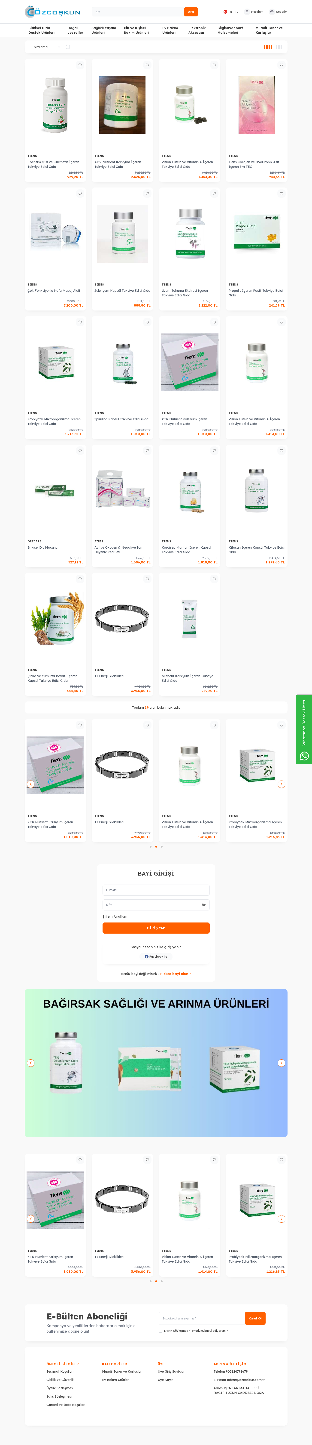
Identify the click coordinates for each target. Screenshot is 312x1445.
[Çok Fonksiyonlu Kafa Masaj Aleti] (55, 234)
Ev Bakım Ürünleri (170, 30)
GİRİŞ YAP (156, 928)
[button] (150, 847)
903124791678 (237, 1371)
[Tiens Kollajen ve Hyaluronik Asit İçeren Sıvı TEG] (257, 105)
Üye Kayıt (165, 1380)
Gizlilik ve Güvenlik (60, 1380)
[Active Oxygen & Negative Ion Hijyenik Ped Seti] (122, 491)
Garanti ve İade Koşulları (65, 1405)
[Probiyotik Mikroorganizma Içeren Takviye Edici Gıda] (55, 362)
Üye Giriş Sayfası (171, 1371)
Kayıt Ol (255, 1318)
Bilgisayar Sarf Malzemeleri (230, 30)
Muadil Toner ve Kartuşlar (269, 30)
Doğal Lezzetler (75, 30)
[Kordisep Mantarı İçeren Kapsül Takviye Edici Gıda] (190, 491)
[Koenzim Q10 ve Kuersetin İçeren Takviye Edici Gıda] (55, 105)
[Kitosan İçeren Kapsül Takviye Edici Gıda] (257, 491)
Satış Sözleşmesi (59, 1396)
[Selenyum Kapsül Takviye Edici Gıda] (122, 234)
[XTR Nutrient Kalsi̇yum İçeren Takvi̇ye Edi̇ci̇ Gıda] (190, 362)
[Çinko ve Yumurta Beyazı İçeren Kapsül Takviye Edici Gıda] (55, 619)
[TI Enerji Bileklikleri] (122, 619)
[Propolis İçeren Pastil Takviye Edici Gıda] (257, 234)
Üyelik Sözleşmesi (59, 1388)
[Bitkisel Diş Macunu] (55, 491)
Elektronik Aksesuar (197, 30)
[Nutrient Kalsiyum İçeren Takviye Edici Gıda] (190, 619)
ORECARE (34, 541)
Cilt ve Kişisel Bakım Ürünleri (136, 30)
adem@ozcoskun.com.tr (246, 1380)
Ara (191, 12)
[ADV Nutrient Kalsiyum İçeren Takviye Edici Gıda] (122, 105)
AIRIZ (99, 541)
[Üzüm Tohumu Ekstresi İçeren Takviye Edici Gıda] (190, 234)
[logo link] (52, 12)
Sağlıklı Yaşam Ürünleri (103, 30)
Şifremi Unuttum (115, 916)
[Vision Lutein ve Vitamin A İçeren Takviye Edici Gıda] (190, 105)
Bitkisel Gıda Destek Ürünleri (41, 30)
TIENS (32, 156)
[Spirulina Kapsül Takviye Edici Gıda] (122, 362)
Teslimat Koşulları (59, 1371)
